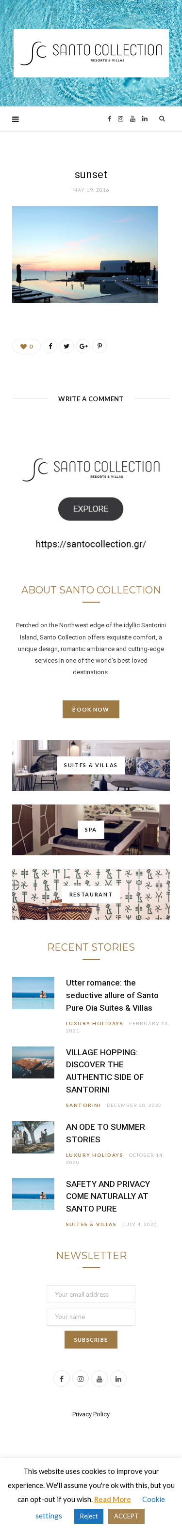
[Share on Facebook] (50, 346)
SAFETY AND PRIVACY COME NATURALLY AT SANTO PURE (108, 1196)
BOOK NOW (91, 709)
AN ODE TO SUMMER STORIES (105, 1133)
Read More (112, 1499)
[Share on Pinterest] (99, 346)
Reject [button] (89, 1516)
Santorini (83, 1105)
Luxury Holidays (95, 1023)
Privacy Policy (91, 1414)
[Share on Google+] (83, 346)
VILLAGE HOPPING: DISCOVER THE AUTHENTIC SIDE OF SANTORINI (105, 1070)
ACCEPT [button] (126, 1516)
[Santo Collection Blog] (91, 53)
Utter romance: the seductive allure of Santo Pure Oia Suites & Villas (112, 995)
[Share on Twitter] (66, 346)
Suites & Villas (91, 1224)
